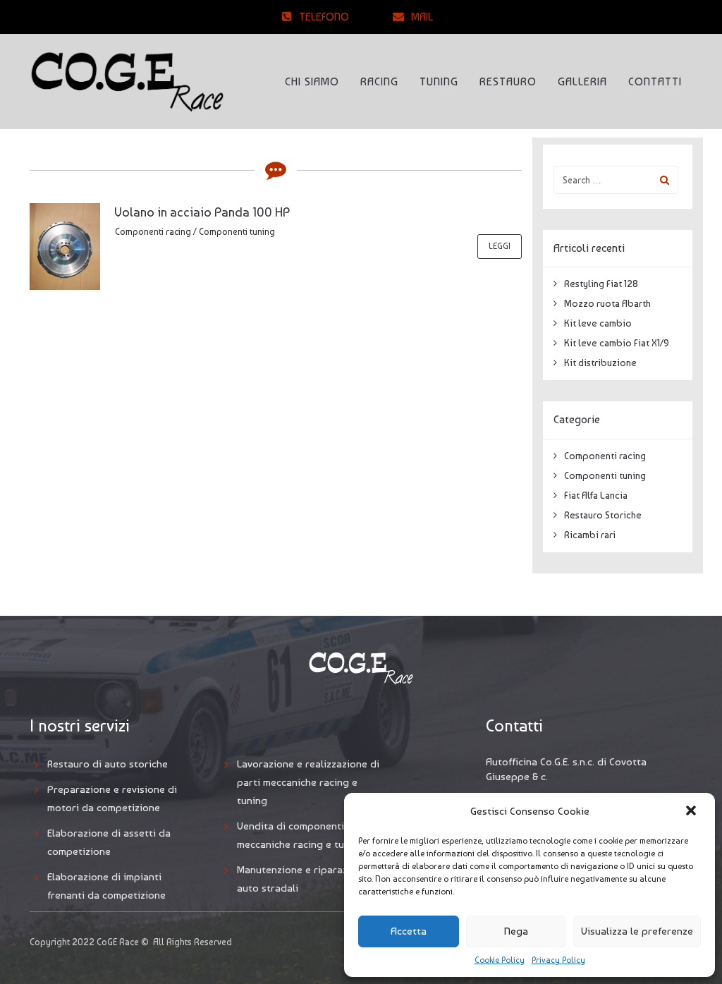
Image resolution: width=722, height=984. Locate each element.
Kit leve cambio (598, 323)
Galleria (582, 81)
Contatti (655, 81)
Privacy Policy (558, 960)
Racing (379, 81)
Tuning (439, 81)
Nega (516, 931)
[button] (692, 811)
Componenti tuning (237, 231)
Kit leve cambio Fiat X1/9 (616, 342)
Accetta (409, 931)
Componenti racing (153, 231)
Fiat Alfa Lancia (596, 495)
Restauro (508, 81)
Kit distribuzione (600, 362)
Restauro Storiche (603, 515)
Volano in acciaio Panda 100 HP (202, 212)
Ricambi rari (590, 534)
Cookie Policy (500, 960)
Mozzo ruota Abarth (607, 303)
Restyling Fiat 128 (601, 283)
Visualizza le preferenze (637, 931)
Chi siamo (312, 81)
